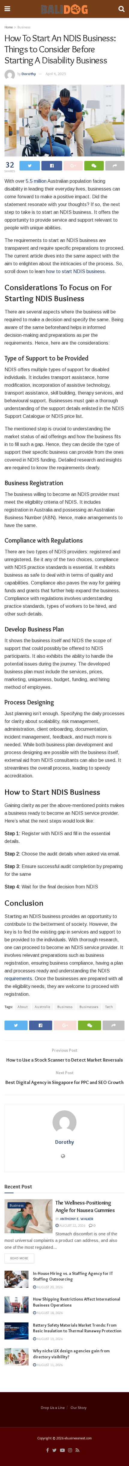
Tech (109, 1006)
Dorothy (29, 73)
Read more (19, 1258)
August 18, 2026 (49, 1312)
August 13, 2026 (49, 1338)
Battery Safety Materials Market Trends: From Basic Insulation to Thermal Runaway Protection (77, 1328)
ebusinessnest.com (78, 1438)
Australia (42, 1006)
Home (8, 27)
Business (23, 27)
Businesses (89, 1006)
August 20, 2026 (49, 1287)
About (23, 1006)
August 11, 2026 (49, 1365)
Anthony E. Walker (76, 1219)
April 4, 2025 (56, 73)
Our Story (78, 1407)
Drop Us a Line (53, 1407)
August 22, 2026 (71, 1225)
